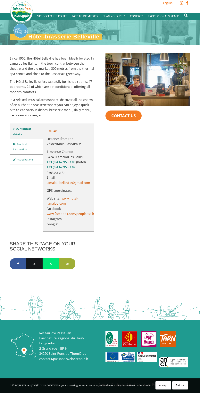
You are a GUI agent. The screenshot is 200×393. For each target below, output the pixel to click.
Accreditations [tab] (25, 159)
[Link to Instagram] (181, 3)
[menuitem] (166, 3)
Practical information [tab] (20, 146)
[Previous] (114, 80)
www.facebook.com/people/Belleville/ (74, 214)
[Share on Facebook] (18, 263)
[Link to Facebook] (187, 3)
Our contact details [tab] (22, 131)
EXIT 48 (52, 131)
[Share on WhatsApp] (51, 263)
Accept (163, 385)
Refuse (180, 385)
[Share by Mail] (67, 263)
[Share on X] (34, 263)
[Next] (181, 80)
